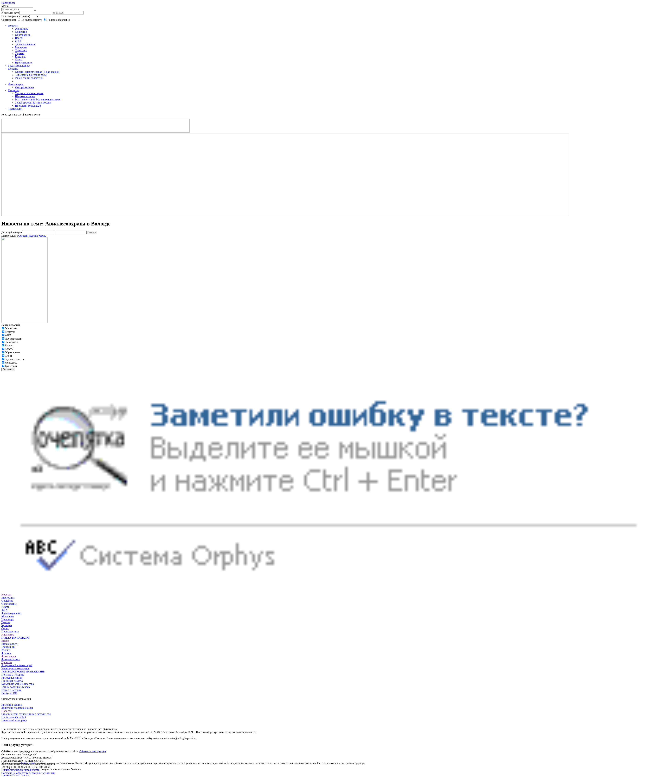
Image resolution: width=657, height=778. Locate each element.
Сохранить (8, 369)
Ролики (5, 650)
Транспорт (21, 50)
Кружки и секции (11, 704)
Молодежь (21, 47)
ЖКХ (18, 41)
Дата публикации (11, 232)
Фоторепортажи (24, 87)
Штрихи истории (25, 96)
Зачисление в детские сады (31, 74)
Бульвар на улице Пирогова (17, 683)
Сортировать (8, 19)
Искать (92, 232)
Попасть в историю (12, 674)
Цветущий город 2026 (28, 105)
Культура (20, 56)
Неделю (33, 235)
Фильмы (6, 653)
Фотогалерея (16, 84)
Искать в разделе (11, 16)
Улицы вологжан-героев (29, 93)
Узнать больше (20, 775)
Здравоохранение (25, 44)
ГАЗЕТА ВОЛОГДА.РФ (15, 637)
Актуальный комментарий (16, 665)
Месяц (42, 235)
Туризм (19, 53)
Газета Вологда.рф (19, 65)
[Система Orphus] (328, 588)
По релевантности (32, 19)
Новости (13, 25)
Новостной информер (14, 720)
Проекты (13, 90)
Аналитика (7, 634)
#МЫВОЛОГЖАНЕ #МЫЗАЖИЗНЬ (23, 671)
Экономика (21, 28)
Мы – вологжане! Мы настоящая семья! (38, 99)
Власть (19, 37)
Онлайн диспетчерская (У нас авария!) (37, 71)
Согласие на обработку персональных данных (28, 772)
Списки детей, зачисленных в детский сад (26, 713)
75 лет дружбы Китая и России (33, 102)
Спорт (18, 59)
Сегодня (23, 235)
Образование (22, 34)
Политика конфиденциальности (20, 769)
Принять (6, 775)
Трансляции (15, 108)
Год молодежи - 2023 (13, 717)
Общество (21, 31)
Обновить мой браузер (92, 751)
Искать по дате (10, 12)
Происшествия (23, 62)
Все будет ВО (9, 693)
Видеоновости (9, 643)
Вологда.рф (8, 2)
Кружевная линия (11, 677)
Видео (5, 640)
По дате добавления (58, 19)
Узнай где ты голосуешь (29, 77)
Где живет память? (12, 680)
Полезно (13, 68)
